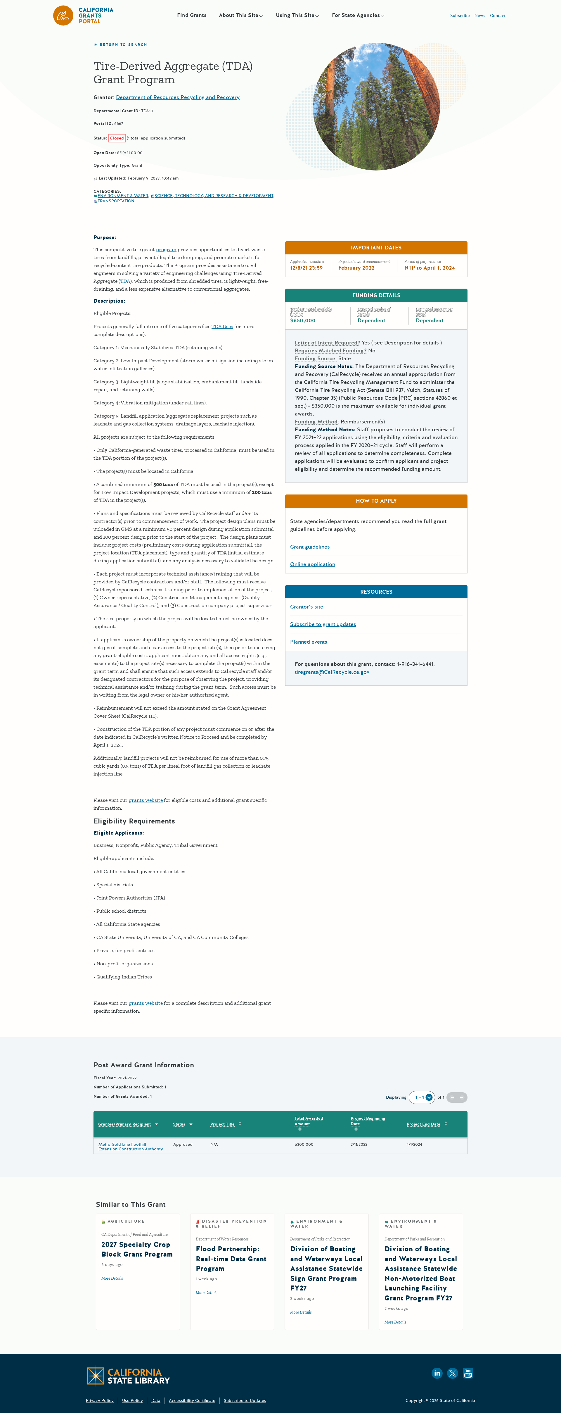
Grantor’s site (306, 606)
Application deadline (307, 261)
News (480, 15)
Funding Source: (316, 358)
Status (179, 1124)
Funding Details (376, 295)
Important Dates (376, 247)
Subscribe (460, 15)
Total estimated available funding (311, 312)
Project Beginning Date (368, 1121)
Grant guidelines (310, 546)
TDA (125, 281)
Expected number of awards (374, 312)
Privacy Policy (100, 1400)
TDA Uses (222, 326)
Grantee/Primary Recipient (124, 1124)
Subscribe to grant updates (323, 624)
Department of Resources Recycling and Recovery (178, 97)
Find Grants (192, 15)
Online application (312, 564)
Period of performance (422, 261)
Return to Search (123, 45)
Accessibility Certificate (192, 1400)
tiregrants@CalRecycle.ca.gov (332, 672)
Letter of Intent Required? (327, 342)
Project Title (222, 1124)
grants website (146, 800)
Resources (376, 591)
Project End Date (423, 1124)
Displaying (396, 1097)
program (166, 249)
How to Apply (376, 500)
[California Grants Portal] (83, 15)
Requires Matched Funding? (331, 350)
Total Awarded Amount (309, 1121)
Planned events (308, 641)
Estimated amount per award (434, 312)
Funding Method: (317, 421)
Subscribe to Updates (245, 1400)
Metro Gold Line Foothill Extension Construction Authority (130, 1146)
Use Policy (132, 1400)
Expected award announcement (364, 261)
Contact (497, 15)
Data (155, 1400)
